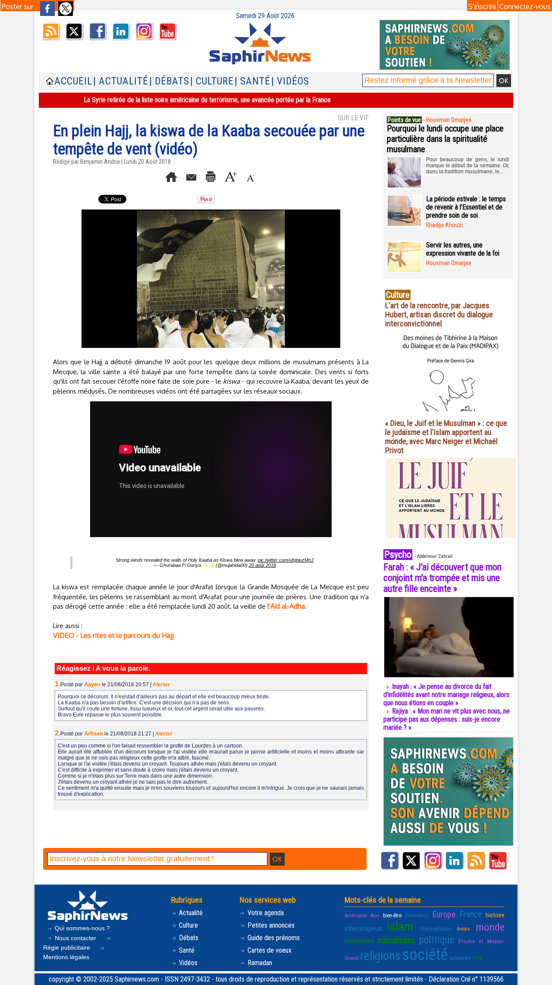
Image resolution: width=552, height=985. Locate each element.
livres (463, 928)
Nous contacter (75, 938)
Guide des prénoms (273, 938)
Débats (187, 938)
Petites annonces (270, 925)
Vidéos (187, 963)
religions (380, 956)
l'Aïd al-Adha (286, 606)
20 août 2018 (262, 565)
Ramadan (259, 963)
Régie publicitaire (67, 947)
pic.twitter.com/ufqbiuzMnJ (286, 560)
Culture (187, 925)
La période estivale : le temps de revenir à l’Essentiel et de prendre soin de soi (466, 207)
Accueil (73, 81)
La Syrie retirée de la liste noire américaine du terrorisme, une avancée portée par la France (207, 100)
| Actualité (120, 81)
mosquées (359, 940)
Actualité (190, 913)
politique (437, 940)
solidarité (460, 957)
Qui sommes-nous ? (81, 928)
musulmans (396, 940)
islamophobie (435, 928)
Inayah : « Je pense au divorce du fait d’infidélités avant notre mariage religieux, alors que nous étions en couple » (446, 694)
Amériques (356, 916)
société (425, 955)
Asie (375, 916)
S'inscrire (482, 6)
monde (490, 927)
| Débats (169, 81)
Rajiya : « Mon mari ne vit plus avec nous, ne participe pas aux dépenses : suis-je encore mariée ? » (446, 719)
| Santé (252, 81)
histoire (495, 915)
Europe (444, 914)
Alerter (161, 685)
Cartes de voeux (269, 950)
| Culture (212, 81)
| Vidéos (290, 81)
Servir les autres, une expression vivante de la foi (462, 249)
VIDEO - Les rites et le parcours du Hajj (113, 635)
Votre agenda (265, 913)
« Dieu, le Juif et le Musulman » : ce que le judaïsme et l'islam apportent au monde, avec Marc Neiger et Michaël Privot (446, 437)
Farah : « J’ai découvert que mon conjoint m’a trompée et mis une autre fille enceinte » (442, 578)
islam (400, 926)
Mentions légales (66, 957)
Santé (185, 950)
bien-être (392, 916)
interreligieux (363, 928)
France (470, 914)
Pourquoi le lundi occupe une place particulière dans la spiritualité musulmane (445, 138)
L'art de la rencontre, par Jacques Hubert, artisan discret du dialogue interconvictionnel (439, 314)
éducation (417, 915)
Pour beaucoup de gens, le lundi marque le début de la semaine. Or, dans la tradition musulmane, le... (467, 165)
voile (477, 958)
